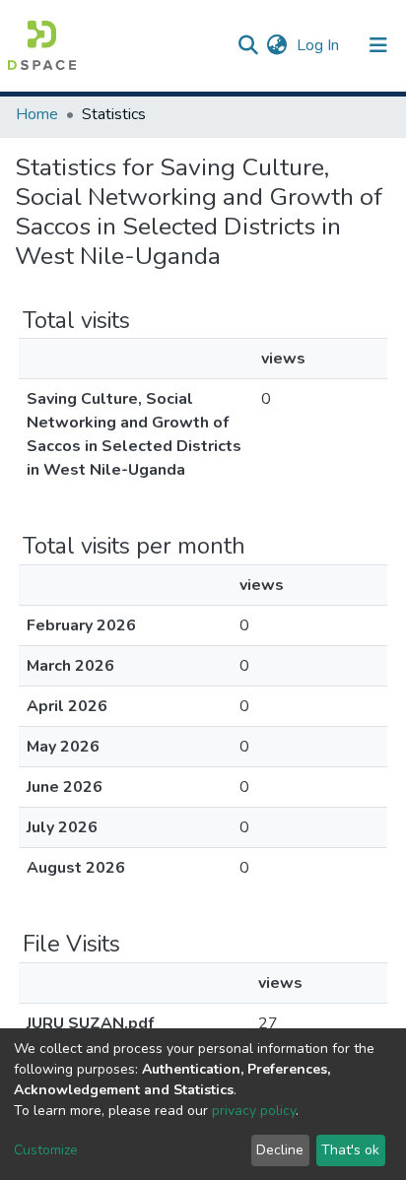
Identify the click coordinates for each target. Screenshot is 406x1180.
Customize (46, 1150)
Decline (280, 1150)
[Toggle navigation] (378, 45)
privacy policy (254, 1110)
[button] (276, 45)
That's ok (350, 1150)
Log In (320, 45)
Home (37, 114)
